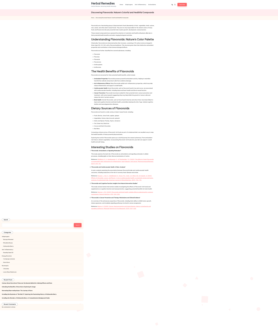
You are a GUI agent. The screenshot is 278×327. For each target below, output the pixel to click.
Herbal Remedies (103, 3)
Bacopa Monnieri (8, 239)
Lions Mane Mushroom (10, 272)
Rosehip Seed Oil (8, 252)
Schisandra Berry (8, 246)
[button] (182, 4)
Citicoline (6, 268)
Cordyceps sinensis (9, 259)
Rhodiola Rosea (8, 243)
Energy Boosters (7, 256)
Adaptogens (5, 236)
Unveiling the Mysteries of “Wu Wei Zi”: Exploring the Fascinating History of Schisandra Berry (29, 294)
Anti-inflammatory (7, 249)
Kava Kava (6, 262)
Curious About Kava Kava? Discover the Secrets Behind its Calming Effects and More (27, 283)
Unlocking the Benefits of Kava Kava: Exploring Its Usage (19, 287)
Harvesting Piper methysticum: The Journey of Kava (17, 290)
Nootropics (5, 265)
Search (6, 220)
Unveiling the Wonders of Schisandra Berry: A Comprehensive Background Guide (26, 298)
